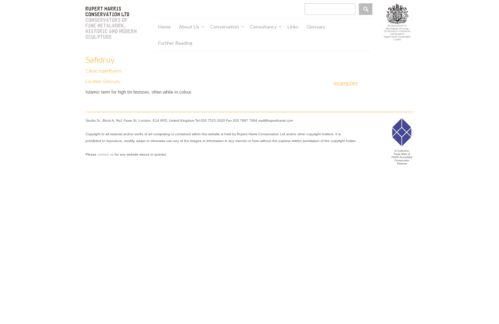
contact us (105, 154)
